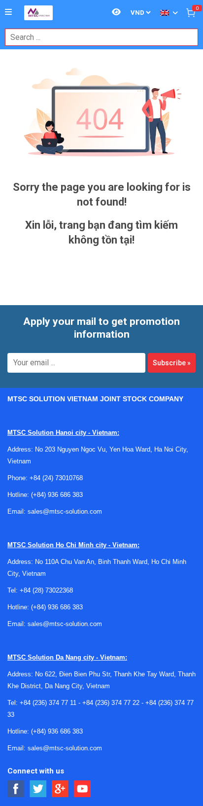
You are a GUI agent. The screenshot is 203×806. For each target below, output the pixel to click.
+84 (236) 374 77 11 (48, 702)
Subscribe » (172, 363)
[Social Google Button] (60, 789)
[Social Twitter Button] (38, 789)
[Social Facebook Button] (16, 789)
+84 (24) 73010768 (56, 478)
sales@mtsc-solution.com (65, 511)
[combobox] (96, 37)
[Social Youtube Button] (82, 789)
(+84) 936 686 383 (57, 494)
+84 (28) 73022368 (46, 590)
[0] (191, 12)
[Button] (8, 12)
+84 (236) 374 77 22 (110, 702)
